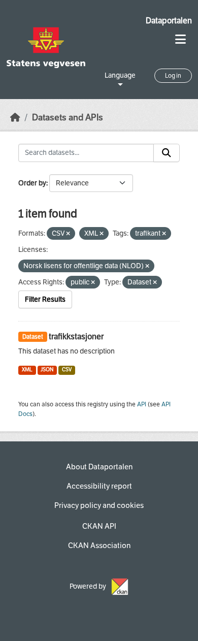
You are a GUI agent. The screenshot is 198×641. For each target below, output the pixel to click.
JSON (47, 369)
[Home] (15, 117)
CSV (67, 369)
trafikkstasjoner (76, 336)
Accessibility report (99, 486)
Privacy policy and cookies (99, 505)
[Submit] (166, 153)
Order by (32, 183)
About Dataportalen (99, 466)
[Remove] (68, 234)
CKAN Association (99, 545)
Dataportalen (169, 20)
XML (27, 369)
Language (120, 75)
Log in (173, 75)
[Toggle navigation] (180, 39)
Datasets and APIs (67, 117)
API (141, 404)
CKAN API (99, 526)
